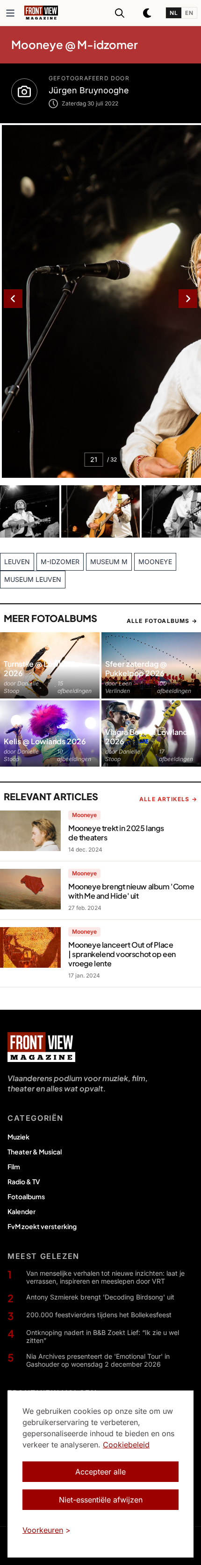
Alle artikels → (168, 799)
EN (189, 12)
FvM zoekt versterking (42, 1226)
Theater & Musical (34, 1151)
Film (13, 1166)
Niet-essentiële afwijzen (101, 1499)
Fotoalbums (26, 1196)
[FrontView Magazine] (41, 1047)
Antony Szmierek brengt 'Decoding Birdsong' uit (100, 1297)
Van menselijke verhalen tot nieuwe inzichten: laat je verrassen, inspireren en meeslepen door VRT (105, 1277)
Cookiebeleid (126, 1444)
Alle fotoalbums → (162, 620)
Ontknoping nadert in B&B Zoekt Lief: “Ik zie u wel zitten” (102, 1336)
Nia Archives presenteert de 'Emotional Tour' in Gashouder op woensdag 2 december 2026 (98, 1360)
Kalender (21, 1211)
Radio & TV (23, 1181)
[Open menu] (10, 13)
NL (174, 12)
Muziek (18, 1136)
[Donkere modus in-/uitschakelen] (147, 13)
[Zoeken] (119, 13)
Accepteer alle (100, 1471)
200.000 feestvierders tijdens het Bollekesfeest (99, 1315)
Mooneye (84, 814)
